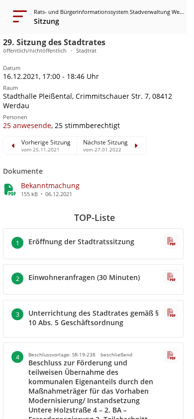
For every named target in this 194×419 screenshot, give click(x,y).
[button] (27, 125)
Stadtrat (86, 50)
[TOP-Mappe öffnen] (171, 241)
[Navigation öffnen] (17, 17)
